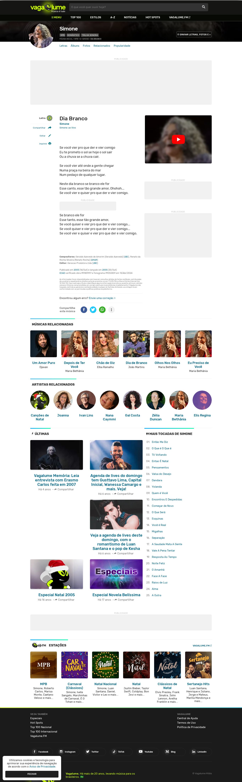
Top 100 (76, 17)
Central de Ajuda (187, 718)
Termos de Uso (186, 722)
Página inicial (66, 39)
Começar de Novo (163, 505)
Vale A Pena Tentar (163, 550)
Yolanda (157, 486)
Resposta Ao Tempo (164, 557)
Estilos (95, 17)
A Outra (156, 595)
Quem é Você (160, 493)
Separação (158, 537)
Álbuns (75, 45)
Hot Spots (153, 17)
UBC (126, 257)
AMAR (94, 260)
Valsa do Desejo (161, 474)
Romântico (73, 35)
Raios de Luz (160, 582)
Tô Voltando (159, 454)
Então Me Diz (160, 442)
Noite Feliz (158, 563)
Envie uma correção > (102, 298)
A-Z (112, 17)
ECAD (62, 273)
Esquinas (157, 518)
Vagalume (48, 7)
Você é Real (159, 525)
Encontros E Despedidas (167, 499)
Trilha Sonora (90, 35)
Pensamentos (160, 467)
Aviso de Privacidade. (42, 766)
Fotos (86, 45)
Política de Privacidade (191, 727)
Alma (155, 589)
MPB (62, 35)
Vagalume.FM (178, 17)
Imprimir (43, 143)
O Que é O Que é (161, 448)
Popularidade (122, 45)
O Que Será (158, 512)
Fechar (31, 774)
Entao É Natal (160, 461)
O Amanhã (158, 569)
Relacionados (102, 45)
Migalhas (157, 531)
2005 (76, 270)
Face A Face (159, 576)
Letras (63, 45)
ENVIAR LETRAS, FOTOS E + (195, 34)
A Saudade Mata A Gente (167, 544)
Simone (69, 29)
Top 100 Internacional (43, 731)
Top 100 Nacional (41, 727)
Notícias (130, 17)
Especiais (36, 718)
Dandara (157, 480)
